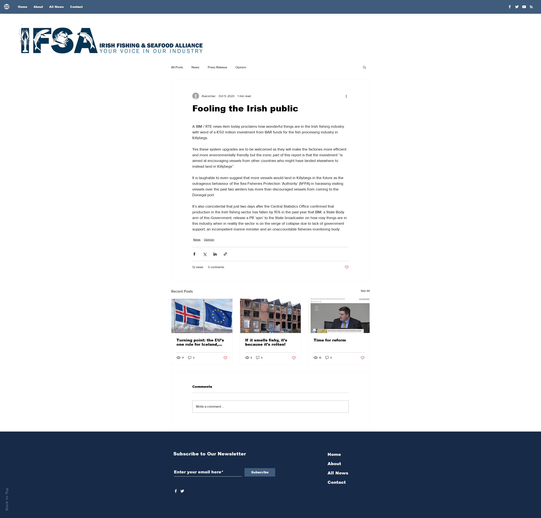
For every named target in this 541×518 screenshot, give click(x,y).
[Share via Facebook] (194, 254)
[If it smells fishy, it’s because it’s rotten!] (270, 316)
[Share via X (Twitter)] (205, 254)
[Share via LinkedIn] (215, 254)
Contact (337, 482)
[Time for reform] (339, 316)
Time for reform (330, 340)
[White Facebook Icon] (175, 491)
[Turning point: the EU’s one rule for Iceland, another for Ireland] (201, 316)
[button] (364, 67)
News (195, 67)
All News (338, 473)
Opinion (240, 67)
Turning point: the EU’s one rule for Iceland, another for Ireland (200, 342)
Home (334, 454)
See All (365, 290)
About (334, 463)
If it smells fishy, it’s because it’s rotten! (266, 342)
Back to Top (7, 499)
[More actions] (346, 96)
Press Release (217, 67)
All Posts (177, 67)
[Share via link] (225, 254)
